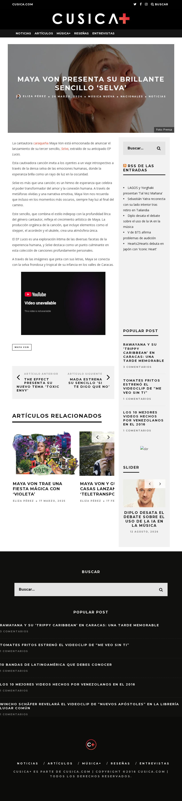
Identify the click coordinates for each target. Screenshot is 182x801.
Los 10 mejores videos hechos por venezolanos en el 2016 (143, 418)
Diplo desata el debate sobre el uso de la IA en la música (141, 221)
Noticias (23, 33)
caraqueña (41, 143)
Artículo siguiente (85, 373)
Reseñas (81, 33)
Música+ (64, 33)
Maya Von (22, 347)
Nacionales (132, 96)
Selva (64, 149)
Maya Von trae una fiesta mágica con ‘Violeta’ (37, 489)
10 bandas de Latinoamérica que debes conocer (56, 665)
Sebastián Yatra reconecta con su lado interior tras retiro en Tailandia (144, 204)
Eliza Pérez (34, 96)
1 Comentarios (137, 398)
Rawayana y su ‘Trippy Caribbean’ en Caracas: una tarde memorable (143, 353)
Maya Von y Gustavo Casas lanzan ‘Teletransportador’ (108, 489)
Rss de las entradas (138, 168)
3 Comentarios (137, 366)
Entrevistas (103, 33)
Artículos (44, 33)
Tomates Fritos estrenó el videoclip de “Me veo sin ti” (142, 386)
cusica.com (22, 4)
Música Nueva (101, 96)
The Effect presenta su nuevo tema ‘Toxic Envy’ (38, 384)
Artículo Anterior (41, 373)
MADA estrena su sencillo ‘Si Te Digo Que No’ (89, 383)
